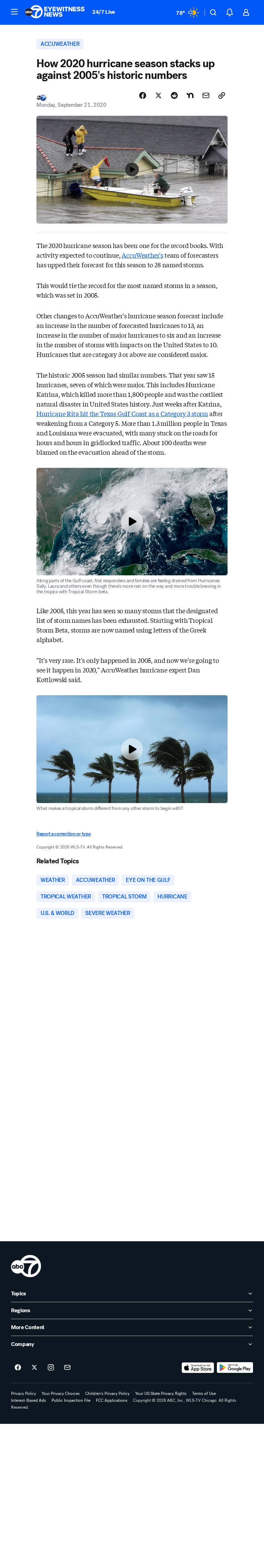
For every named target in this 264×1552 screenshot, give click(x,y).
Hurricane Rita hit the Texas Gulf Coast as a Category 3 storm (122, 413)
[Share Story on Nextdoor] (190, 95)
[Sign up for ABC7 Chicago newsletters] (67, 1368)
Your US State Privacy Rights (161, 1393)
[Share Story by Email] (206, 95)
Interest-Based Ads (28, 1400)
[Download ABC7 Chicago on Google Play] (235, 1367)
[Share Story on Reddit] (174, 95)
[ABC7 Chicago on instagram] (51, 1368)
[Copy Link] (222, 95)
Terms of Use (204, 1393)
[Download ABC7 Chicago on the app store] (198, 1367)
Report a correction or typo (63, 834)
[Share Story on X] (158, 95)
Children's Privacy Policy (107, 1393)
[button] (14, 12)
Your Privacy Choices (61, 1393)
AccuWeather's (142, 254)
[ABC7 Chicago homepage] (54, 12)
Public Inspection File (71, 1400)
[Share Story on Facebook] (142, 95)
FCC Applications (112, 1400)
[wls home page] (26, 1266)
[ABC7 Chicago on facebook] (18, 1368)
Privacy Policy (23, 1393)
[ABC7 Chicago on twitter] (34, 1368)
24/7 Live (103, 12)
